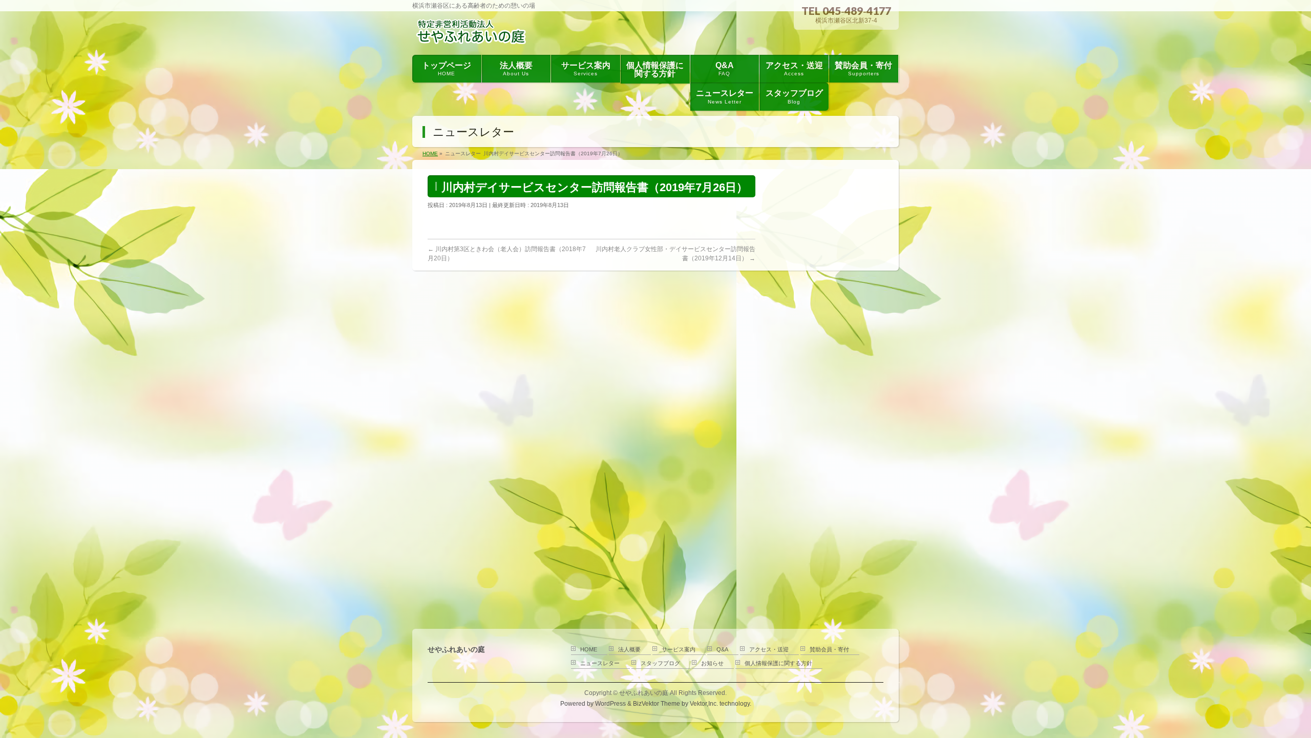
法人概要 (629, 649)
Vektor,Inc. (704, 703)
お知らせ (712, 663)
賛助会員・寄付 (829, 649)
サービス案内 (678, 649)
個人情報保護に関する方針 (778, 663)
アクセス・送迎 (769, 649)
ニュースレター (600, 663)
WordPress (610, 703)
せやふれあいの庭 (643, 692)
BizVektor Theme (656, 703)
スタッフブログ (660, 663)
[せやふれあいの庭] (473, 35)
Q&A (722, 649)
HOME (588, 649)
